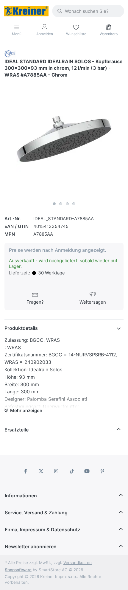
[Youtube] (87, 471)
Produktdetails (21, 328)
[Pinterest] (102, 471)
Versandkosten (77, 562)
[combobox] (88, 11)
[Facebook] (25, 471)
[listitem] (64, 139)
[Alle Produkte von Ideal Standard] (10, 53)
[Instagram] (56, 471)
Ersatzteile (16, 430)
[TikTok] (71, 471)
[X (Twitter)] (41, 471)
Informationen (21, 496)
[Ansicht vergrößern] (64, 139)
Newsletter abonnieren (31, 546)
